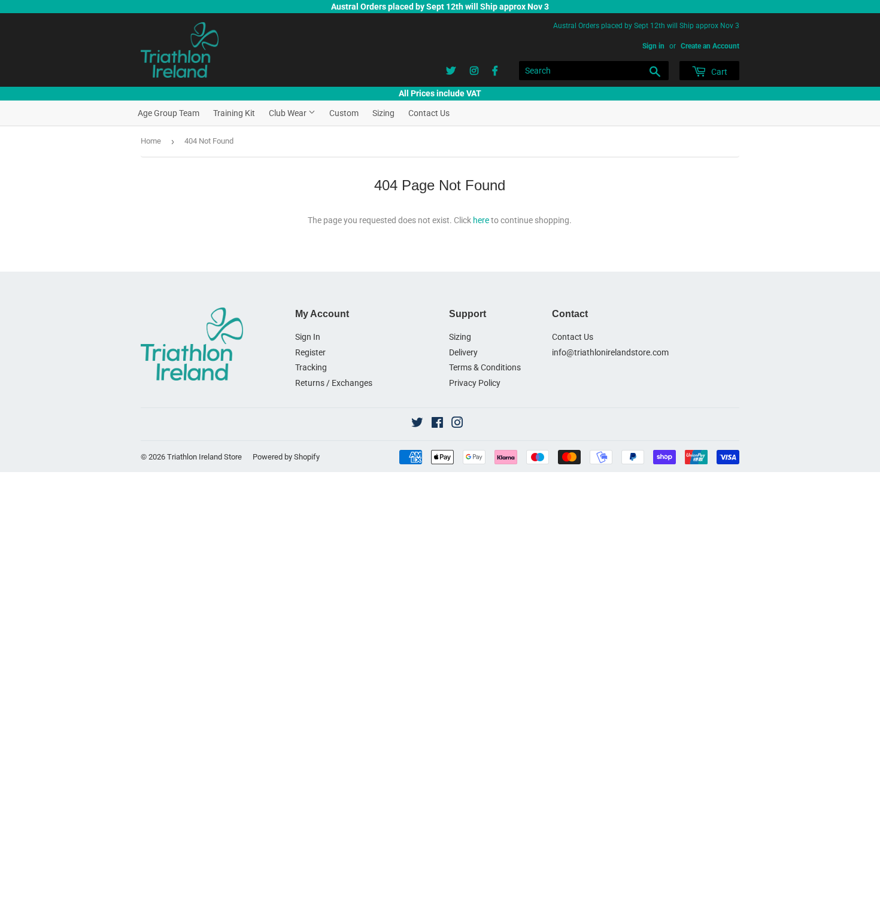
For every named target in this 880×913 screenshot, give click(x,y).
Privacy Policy (474, 383)
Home (151, 140)
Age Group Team (168, 113)
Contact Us (429, 113)
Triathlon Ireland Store (204, 456)
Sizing (383, 113)
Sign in (653, 46)
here (481, 220)
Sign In (307, 337)
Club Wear (288, 113)
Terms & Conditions (485, 367)
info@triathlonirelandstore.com (610, 352)
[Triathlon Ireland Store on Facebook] (437, 424)
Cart (718, 72)
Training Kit (234, 113)
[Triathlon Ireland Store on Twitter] (417, 424)
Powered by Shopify (286, 456)
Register (310, 352)
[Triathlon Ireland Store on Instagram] (457, 424)
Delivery (463, 352)
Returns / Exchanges (333, 383)
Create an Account (710, 46)
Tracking (311, 367)
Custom (344, 113)
